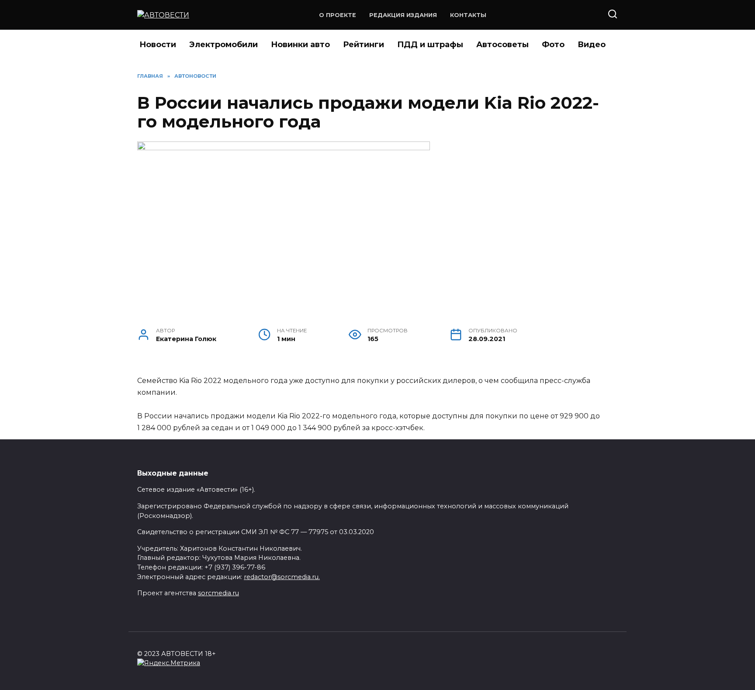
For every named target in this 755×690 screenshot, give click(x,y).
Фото (553, 44)
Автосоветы (502, 44)
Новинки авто (300, 44)
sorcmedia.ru (218, 593)
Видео (592, 44)
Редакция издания (403, 15)
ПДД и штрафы (430, 44)
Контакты (468, 15)
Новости (157, 44)
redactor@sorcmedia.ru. (282, 577)
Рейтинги (363, 44)
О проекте (337, 15)
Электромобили (223, 44)
